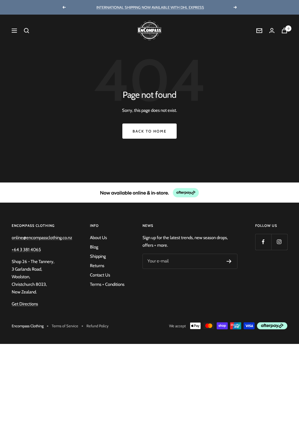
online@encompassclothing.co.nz (42, 237)
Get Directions (25, 304)
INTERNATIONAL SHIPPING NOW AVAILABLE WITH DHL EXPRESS (150, 7)
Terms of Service (65, 325)
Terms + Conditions (107, 284)
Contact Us (100, 275)
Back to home (149, 131)
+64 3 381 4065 (26, 249)
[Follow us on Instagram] (279, 242)
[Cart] (284, 30)
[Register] (229, 261)
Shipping (98, 256)
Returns (97, 265)
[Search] (26, 30)
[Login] (271, 30)
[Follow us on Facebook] (263, 242)
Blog (94, 247)
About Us (98, 237)
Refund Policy (97, 325)
